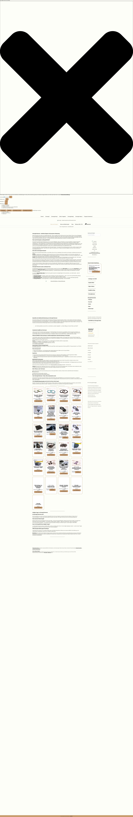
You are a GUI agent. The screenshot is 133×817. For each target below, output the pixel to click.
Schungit (79, 235)
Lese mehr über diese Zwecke (7, 207)
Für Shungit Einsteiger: (94, 392)
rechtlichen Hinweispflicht (37, 534)
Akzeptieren (3, 210)
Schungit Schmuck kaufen (40, 381)
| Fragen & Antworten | (88, 216)
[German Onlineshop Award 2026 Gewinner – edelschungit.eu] (94, 246)
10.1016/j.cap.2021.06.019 (38, 343)
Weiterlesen (53, 434)
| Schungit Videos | (78, 216)
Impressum (4, 213)
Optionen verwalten (5, 205)
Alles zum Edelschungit (64, 224)
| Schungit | (47, 216)
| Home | (42, 216)
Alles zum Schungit (54, 224)
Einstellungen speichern (27, 210)
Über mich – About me (47, 552)
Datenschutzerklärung (6, 212)
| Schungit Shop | (54, 216)
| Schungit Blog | (71, 216)
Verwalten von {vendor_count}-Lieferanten (10, 206)
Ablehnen (9, 210)
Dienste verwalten (5, 205)
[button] (66, 97)
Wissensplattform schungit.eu (56, 364)
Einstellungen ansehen (17, 210)
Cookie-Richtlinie (5, 211)
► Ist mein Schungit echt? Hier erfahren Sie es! (40, 374)
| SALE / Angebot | (62, 216)
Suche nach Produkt (91, 233)
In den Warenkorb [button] (51, 400)
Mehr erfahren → (94, 254)
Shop (72, 224)
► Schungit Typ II (35, 371)
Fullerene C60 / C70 (79, 224)
